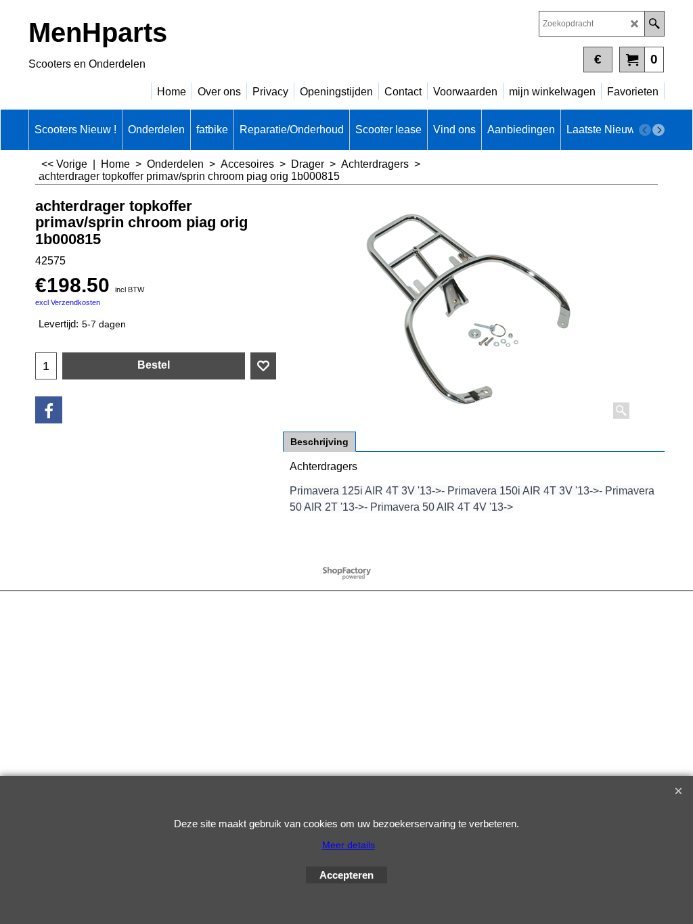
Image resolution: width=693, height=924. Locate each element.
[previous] (645, 130)
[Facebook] (48, 409)
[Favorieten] (263, 366)
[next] (658, 130)
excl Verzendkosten (67, 302)
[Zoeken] (654, 23)
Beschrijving (319, 441)
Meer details (348, 844)
